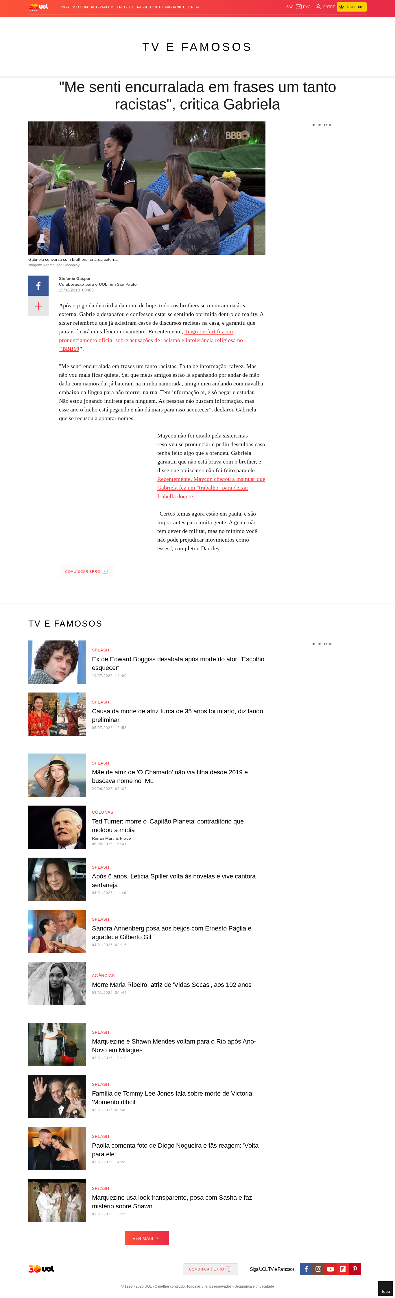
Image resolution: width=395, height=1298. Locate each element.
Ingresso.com (74, 7)
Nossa (301, 23)
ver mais (143, 1238)
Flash (57, 23)
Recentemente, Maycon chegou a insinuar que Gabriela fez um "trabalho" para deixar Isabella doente (211, 487)
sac (290, 7)
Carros (131, 23)
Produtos (39, 23)
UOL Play (191, 7)
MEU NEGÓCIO (122, 7)
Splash (203, 23)
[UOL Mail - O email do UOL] (304, 7)
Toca (334, 23)
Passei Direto (150, 7)
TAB (312, 23)
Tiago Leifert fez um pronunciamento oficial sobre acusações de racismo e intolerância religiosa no (151, 340)
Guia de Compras (359, 23)
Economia (151, 23)
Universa (221, 23)
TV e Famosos (197, 46)
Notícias (94, 23)
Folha (169, 23)
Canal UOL (282, 23)
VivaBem (241, 23)
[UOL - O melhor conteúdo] (38, 7)
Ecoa (264, 23)
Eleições (74, 23)
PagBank (173, 7)
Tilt (255, 23)
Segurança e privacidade (253, 1286)
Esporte (185, 23)
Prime (322, 23)
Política (113, 23)
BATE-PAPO (99, 7)
